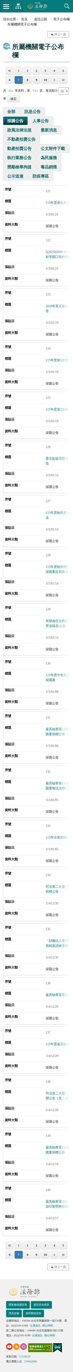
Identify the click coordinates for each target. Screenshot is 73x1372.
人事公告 (41, 121)
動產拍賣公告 (19, 148)
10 (45, 80)
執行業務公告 (19, 157)
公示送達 (15, 176)
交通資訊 (35, 1325)
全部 (11, 111)
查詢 (67, 6)
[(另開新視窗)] (9, 1346)
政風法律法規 (19, 130)
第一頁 (10, 71)
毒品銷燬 (49, 167)
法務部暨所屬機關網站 (18, 6)
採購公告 (15, 121)
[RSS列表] (16, 1346)
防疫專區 (41, 176)
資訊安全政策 (41, 1304)
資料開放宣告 (33, 1313)
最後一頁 (63, 80)
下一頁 (54, 80)
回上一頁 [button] (60, 34)
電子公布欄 (61, 19)
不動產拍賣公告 (21, 139)
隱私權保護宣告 (18, 1304)
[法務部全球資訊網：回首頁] (36, 5)
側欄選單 (6, 6)
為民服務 (49, 157)
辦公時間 (47, 1325)
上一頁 (19, 71)
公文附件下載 (53, 148)
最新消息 (49, 130)
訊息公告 (33, 111)
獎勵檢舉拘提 (19, 167)
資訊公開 (40, 19)
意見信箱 (14, 1313)
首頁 (24, 19)
